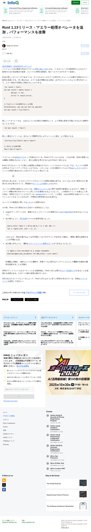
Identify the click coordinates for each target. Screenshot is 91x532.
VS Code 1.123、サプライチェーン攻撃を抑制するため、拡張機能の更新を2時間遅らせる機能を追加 (20, 324)
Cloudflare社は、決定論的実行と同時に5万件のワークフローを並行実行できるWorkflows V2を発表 (57, 324)
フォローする (85, 45)
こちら (29, 202)
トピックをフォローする (79, 292)
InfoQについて (7, 437)
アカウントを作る (9, 416)
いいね (8, 61)
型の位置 (23, 219)
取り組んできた (42, 69)
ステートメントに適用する (39, 243)
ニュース (19, 20)
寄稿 (4, 430)
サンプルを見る (22, 366)
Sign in (85, 2)
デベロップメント (17, 299)
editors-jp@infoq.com (28, 522)
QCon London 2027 (57, 468)
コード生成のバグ (69, 271)
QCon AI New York (57, 463)
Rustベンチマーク (77, 168)
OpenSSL (68, 212)
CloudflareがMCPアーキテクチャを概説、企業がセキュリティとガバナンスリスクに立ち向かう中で (57, 342)
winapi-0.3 (40, 194)
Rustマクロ (20, 157)
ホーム (5, 412)
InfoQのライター (8, 434)
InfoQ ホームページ (8, 20)
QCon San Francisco (54, 457)
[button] (19, 396)
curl (61, 212)
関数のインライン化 (42, 189)
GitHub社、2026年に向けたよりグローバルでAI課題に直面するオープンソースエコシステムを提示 (20, 342)
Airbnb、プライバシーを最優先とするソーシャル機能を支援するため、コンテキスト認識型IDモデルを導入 (57, 333)
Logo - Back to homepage (13, 2)
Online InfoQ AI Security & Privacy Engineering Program (57, 417)
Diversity (6, 444)
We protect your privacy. (11, 401)
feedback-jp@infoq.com (9, 522)
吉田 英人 (9, 53)
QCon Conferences (9, 423)
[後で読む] (16, 61)
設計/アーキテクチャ (49, 317)
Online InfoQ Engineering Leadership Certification (55, 437)
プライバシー (65, 527)
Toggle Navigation (4, 3)
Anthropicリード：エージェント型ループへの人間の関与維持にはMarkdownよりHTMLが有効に (20, 333)
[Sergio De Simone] (4, 45)
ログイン (6, 420)
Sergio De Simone (12, 46)
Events (5, 427)
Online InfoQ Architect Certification (55, 427)
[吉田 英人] (4, 53)
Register (75, 2)
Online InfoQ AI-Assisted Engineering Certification (56, 448)
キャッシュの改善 (39, 184)
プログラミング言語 (34, 292)
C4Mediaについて (9, 441)
